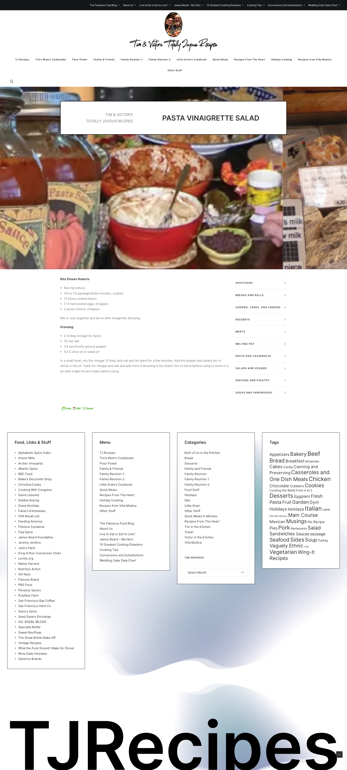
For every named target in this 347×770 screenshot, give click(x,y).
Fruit (286, 502)
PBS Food (25, 585)
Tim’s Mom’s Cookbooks (50, 59)
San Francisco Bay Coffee (36, 601)
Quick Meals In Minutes (201, 516)
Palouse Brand (28, 579)
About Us (128, 5)
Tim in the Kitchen (198, 527)
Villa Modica (193, 542)
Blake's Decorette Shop (35, 479)
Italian (313, 508)
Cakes (275, 466)
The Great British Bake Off (36, 638)
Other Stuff (174, 70)
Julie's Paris (26, 548)
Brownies (312, 461)
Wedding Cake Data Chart (322, 5)
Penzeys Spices (29, 590)
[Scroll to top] (339, 754)
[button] (13, 81)
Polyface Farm (28, 595)
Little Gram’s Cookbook (192, 59)
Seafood (279, 540)
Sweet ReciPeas (29, 632)
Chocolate (279, 485)
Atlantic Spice (28, 469)
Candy (288, 467)
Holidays (191, 495)
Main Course (303, 515)
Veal (306, 546)
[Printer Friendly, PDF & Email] (77, 408)
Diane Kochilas (28, 506)
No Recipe (316, 522)
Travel (189, 532)
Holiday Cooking (281, 59)
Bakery (298, 454)
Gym (314, 502)
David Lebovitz (28, 495)
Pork (284, 527)
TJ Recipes (22, 59)
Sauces (302, 534)
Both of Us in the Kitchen (202, 453)
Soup (311, 540)
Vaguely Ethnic (286, 546)
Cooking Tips (254, 5)
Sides (297, 539)
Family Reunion (195, 474)
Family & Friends (104, 59)
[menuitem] (105, 5)
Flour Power (80, 59)
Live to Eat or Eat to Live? (153, 5)
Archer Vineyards (30, 463)
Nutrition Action (29, 569)
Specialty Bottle (29, 627)
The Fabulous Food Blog (103, 5)
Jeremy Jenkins (29, 542)
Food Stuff (192, 490)
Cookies (314, 485)
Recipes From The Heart (249, 59)
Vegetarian (283, 552)
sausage (317, 534)
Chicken (320, 478)
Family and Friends (198, 469)
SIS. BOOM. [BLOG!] (32, 622)
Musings (296, 521)
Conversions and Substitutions (285, 5)
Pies (273, 528)
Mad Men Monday (278, 516)
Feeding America (30, 521)
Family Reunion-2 (160, 59)
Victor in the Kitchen (199, 537)
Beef (313, 453)
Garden (300, 502)
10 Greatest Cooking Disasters (224, 5)
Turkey (323, 540)
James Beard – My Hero (187, 5)
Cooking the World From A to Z (290, 490)
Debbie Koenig (28, 500)
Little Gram (192, 506)
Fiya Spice (25, 532)
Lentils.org (25, 558)
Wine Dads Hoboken (32, 653)
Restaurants (299, 528)
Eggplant (302, 496)
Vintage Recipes (29, 643)
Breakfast (295, 460)
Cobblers (297, 486)
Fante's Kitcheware (32, 511)
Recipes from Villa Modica (315, 59)
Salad (314, 528)
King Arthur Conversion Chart (39, 553)
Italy (187, 500)
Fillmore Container (31, 527)
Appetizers (279, 454)
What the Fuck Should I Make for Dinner (46, 648)
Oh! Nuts (24, 574)
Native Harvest (28, 564)
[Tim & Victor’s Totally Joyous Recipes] (174, 32)
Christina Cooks (29, 484)
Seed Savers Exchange (34, 616)
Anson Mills (26, 458)
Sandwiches (282, 533)
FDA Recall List (28, 516)
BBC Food (25, 474)
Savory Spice (27, 611)
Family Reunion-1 (132, 59)
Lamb (326, 509)
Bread (189, 458)
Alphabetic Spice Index (34, 453)
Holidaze (296, 509)
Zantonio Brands (30, 659)
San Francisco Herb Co (34, 606)
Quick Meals (220, 59)
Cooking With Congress (35, 490)
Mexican (277, 521)
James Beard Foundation (35, 537)
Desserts (191, 463)
